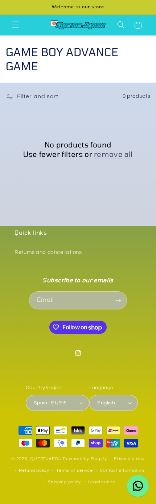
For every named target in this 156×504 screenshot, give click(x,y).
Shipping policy (64, 482)
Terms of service (74, 470)
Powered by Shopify (85, 459)
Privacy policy (129, 459)
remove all (113, 154)
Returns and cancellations (48, 252)
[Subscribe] (118, 300)
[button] (15, 25)
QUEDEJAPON (46, 459)
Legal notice (101, 482)
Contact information (122, 470)
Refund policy (34, 470)
